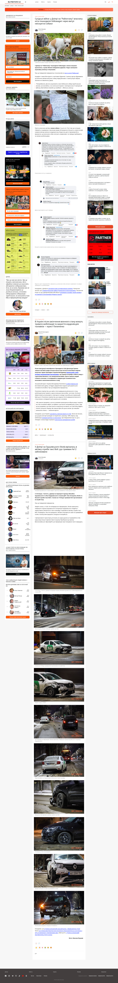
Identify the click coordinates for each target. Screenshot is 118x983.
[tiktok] (19, 976)
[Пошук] (112, 2)
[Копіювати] (82, 30)
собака (43, 309)
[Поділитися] (79, 30)
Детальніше (18, 314)
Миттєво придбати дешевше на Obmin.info (100, 257)
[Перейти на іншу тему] (109, 2)
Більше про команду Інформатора (100, 312)
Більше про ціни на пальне (18, 402)
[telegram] (12, 976)
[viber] (16, 976)
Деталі (17, 41)
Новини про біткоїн (18, 440)
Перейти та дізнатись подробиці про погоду (17, 152)
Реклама (55, 2)
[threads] (26, 976)
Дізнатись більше (17, 183)
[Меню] (26, 2)
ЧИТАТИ (18, 574)
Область (43, 2)
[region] (18, 150)
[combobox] (26, 147)
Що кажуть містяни (18, 112)
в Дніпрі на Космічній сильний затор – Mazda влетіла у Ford (62, 929)
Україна (49, 2)
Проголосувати (18, 81)
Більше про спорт (100, 512)
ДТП (36, 953)
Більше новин (100, 227)
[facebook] (5, 976)
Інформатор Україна (93, 975)
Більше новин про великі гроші (18, 617)
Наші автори (38, 975)
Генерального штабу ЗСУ (19, 271)
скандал (37, 309)
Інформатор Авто (109, 975)
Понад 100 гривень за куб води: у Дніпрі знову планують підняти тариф (62, 9)
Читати (18, 476)
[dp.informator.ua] (14, 2)
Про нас (32, 975)
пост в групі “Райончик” (72, 73)
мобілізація (43, 435)
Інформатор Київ (101, 975)
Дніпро (36, 2)
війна (36, 435)
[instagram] (9, 976)
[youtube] (23, 976)
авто (48, 309)
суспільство (51, 435)
